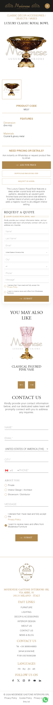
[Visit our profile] (13, 680)
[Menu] (47, 6)
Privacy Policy (12, 287)
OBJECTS (21, 18)
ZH (29, 669)
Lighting (26, 612)
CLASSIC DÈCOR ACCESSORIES (25, 15)
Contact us (26, 630)
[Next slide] (31, 385)
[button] (11, 89)
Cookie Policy (25, 698)
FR (19, 669)
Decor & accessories (26, 616)
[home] (22, 6)
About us (26, 626)
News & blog (26, 635)
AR (33, 669)
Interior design (26, 621)
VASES (33, 18)
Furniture (26, 607)
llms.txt (26, 701)
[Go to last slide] (21, 385)
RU (24, 669)
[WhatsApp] (45, 700)
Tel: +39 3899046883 (26, 646)
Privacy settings (41, 698)
